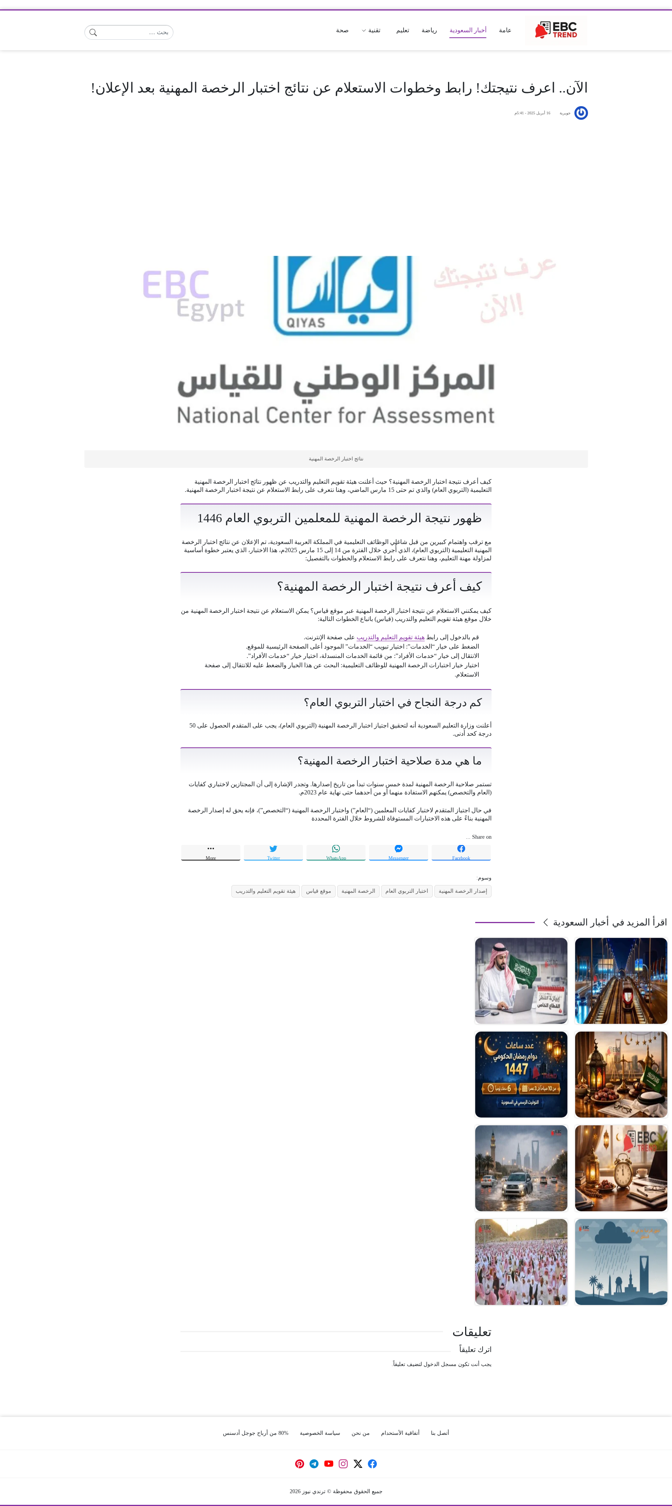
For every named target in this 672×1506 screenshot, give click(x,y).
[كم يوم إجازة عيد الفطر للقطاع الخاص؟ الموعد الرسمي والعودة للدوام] (521, 981)
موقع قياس (318, 891)
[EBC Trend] (556, 30)
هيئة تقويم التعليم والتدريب (391, 637)
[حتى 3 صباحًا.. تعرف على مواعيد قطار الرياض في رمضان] (621, 981)
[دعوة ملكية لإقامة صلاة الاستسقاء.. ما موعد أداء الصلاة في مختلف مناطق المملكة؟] (521, 1262)
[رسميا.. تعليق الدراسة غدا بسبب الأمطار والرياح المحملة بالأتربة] (521, 1168)
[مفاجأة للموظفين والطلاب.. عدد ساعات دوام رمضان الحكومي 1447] (521, 1075)
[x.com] (358, 1464)
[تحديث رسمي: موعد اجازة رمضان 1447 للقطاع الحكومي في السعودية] (621, 1075)
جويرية (565, 113)
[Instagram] (343, 1464)
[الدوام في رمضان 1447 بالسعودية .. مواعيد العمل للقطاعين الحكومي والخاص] (621, 1168)
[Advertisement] (336, 187)
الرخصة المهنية (358, 891)
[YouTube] (328, 1464)
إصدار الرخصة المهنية (463, 891)
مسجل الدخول (440, 1364)
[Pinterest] (300, 1464)
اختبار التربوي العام (406, 891)
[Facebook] (372, 1464)
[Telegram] (314, 1464)
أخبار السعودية (581, 922)
